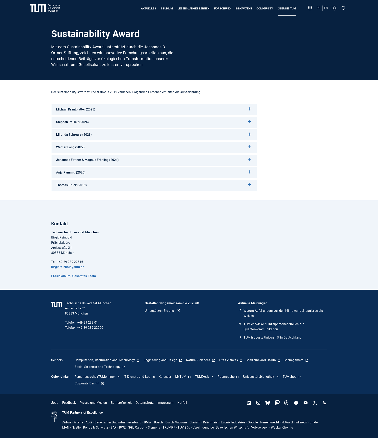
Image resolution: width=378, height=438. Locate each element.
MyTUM (181, 377)
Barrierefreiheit (121, 403)
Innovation (243, 8)
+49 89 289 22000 (90, 327)
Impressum (165, 403)
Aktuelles (148, 8)
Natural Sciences (198, 360)
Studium (167, 8)
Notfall (182, 403)
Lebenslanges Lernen (193, 8)
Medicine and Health (261, 360)
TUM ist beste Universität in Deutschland (272, 337)
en (326, 8)
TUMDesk (202, 377)
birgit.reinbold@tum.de (67, 267)
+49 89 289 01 (87, 322)
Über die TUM (287, 8)
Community (265, 8)
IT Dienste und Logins (139, 377)
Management (294, 360)
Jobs (54, 403)
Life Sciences (229, 360)
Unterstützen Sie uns (160, 311)
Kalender (165, 377)
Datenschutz (145, 403)
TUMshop (290, 377)
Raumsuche (226, 377)
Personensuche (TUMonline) (95, 377)
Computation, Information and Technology (105, 360)
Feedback (69, 403)
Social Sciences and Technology (98, 367)
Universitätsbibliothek (259, 377)
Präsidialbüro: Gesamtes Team (73, 276)
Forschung (222, 8)
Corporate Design (87, 383)
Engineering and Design (161, 360)
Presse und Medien (93, 403)
